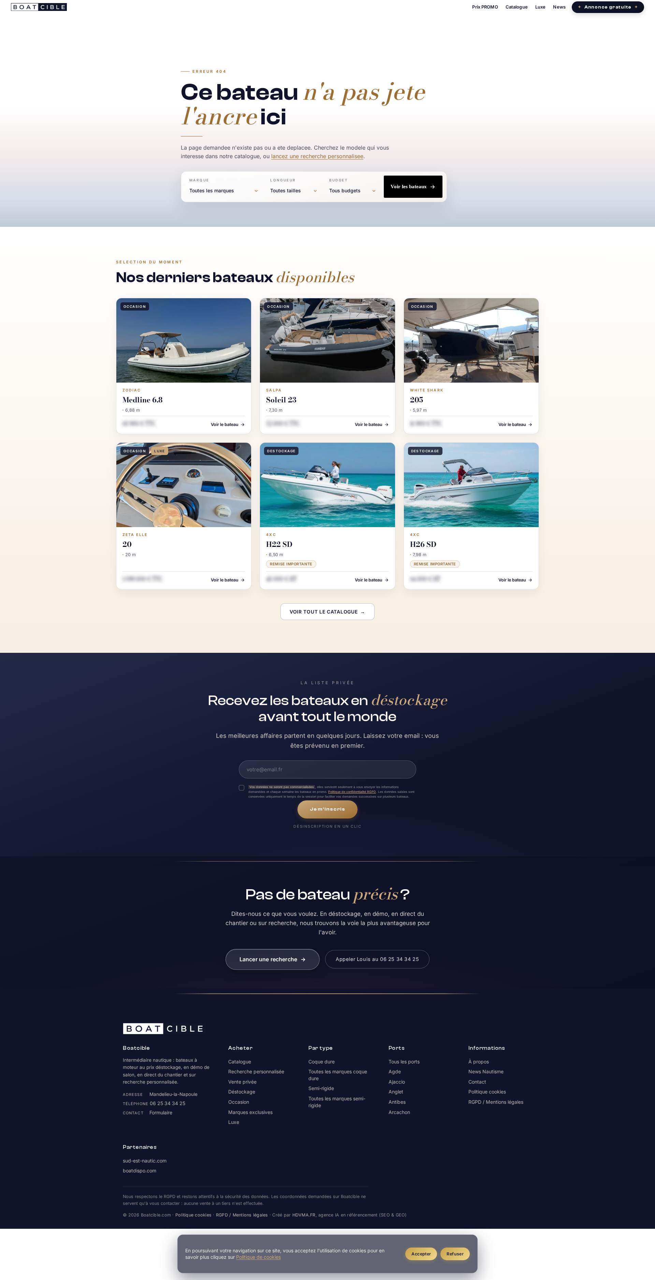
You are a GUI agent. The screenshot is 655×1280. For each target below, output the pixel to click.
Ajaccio (397, 1082)
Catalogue (517, 7)
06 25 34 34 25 (167, 1103)
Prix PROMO (485, 7)
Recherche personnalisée (256, 1071)
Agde (395, 1071)
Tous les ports (404, 1061)
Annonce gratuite (607, 7)
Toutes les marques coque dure (337, 1075)
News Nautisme (486, 1071)
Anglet (396, 1092)
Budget (338, 180)
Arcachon (399, 1112)
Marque (199, 180)
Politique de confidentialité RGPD (352, 792)
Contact (477, 1082)
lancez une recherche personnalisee (317, 156)
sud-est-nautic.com (144, 1161)
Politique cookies (487, 1092)
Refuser (455, 1253)
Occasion (238, 1102)
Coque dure (321, 1061)
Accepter (421, 1253)
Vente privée (242, 1082)
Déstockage (241, 1092)
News (559, 7)
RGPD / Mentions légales (495, 1102)
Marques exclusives (250, 1112)
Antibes (397, 1102)
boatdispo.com (139, 1170)
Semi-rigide (321, 1088)
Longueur (283, 180)
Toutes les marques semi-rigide (336, 1102)
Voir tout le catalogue (327, 612)
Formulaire (160, 1112)
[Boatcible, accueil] (39, 7)
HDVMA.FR (304, 1214)
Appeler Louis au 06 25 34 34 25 (377, 959)
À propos (478, 1061)
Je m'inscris (327, 809)
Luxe (540, 7)
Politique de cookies (258, 1257)
